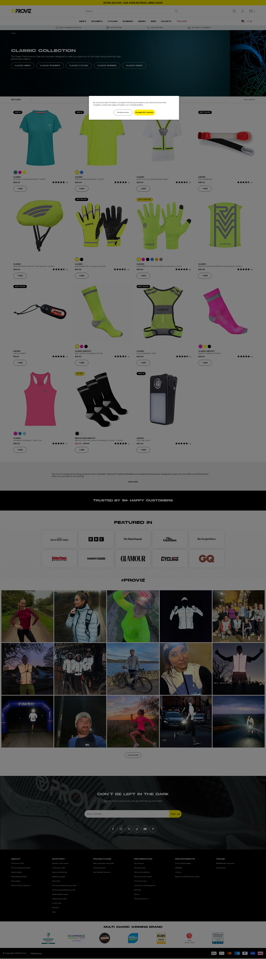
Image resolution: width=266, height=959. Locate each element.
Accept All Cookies (144, 112)
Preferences (123, 112)
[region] (134, 108)
